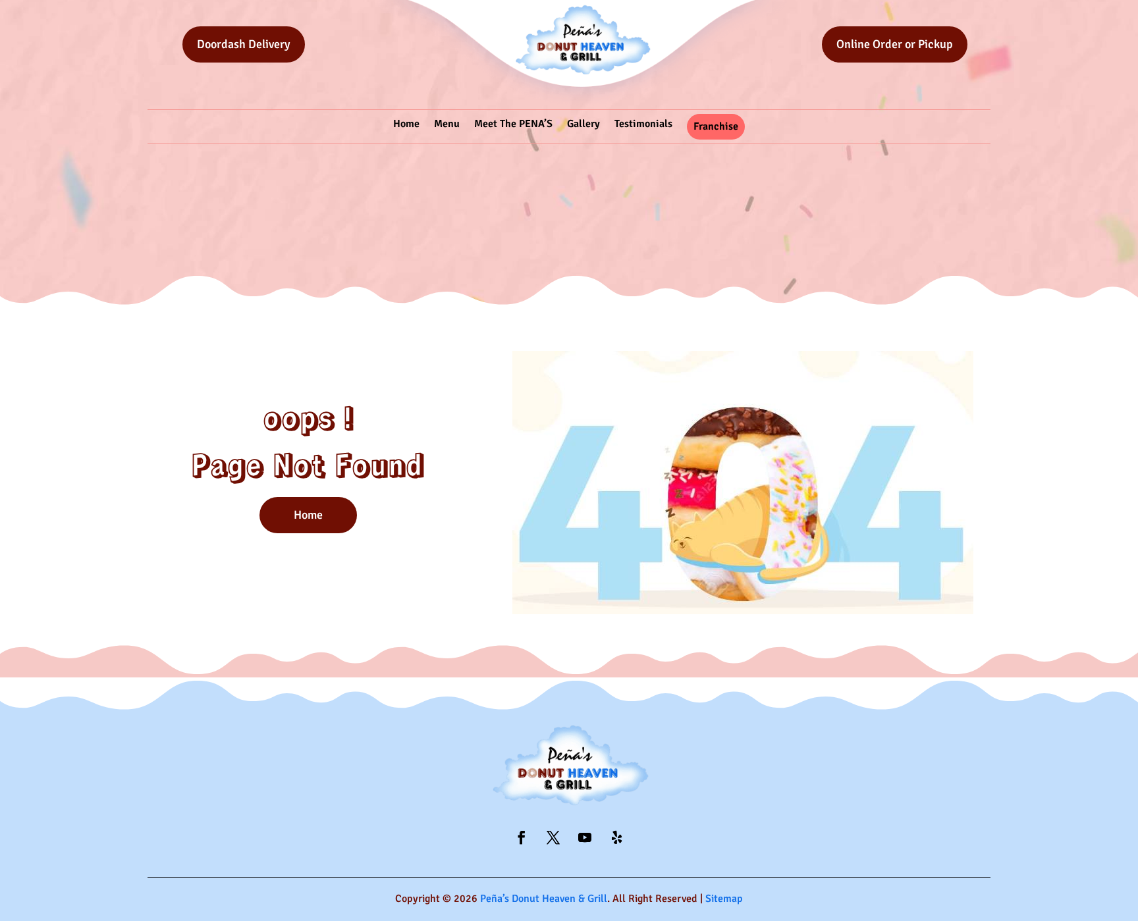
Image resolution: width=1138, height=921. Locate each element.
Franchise (715, 126)
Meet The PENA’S (513, 124)
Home (406, 124)
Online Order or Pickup (894, 44)
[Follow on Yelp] (616, 837)
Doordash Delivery (243, 44)
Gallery (583, 124)
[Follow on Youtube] (585, 837)
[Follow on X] (553, 837)
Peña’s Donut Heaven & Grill (543, 898)
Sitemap (724, 898)
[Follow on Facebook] (521, 837)
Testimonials (643, 124)
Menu (447, 124)
